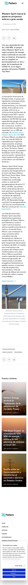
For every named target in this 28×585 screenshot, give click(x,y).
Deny (14, 576)
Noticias (4, 530)
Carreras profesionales (8, 540)
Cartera (4, 533)
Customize (13, 573)
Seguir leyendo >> (9, 281)
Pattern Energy (11, 3)
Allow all (14, 570)
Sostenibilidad (6, 537)
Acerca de (5, 527)
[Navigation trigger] (22, 3)
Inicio (3, 523)
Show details (18, 565)
